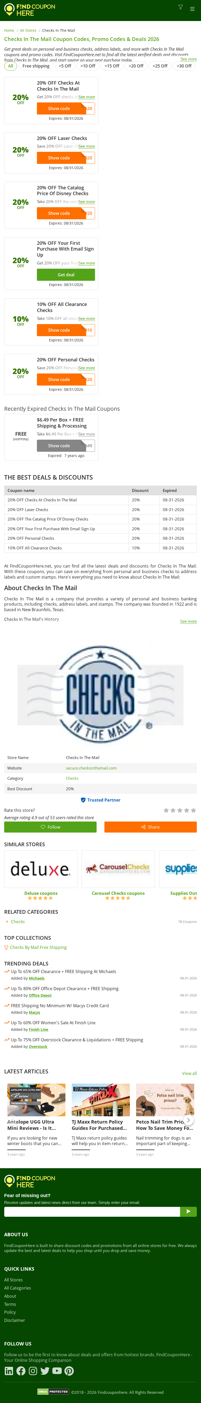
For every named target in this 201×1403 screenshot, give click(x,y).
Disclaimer (14, 1320)
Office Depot (40, 995)
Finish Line (38, 1029)
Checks (72, 778)
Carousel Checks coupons (118, 893)
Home (9, 30)
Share (154, 827)
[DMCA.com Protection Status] (53, 1392)
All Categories (17, 1288)
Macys (34, 1012)
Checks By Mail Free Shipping (38, 947)
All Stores (28, 30)
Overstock (38, 1046)
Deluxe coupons (41, 893)
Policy (10, 1312)
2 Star (173, 810)
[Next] (188, 1120)
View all (189, 1073)
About (10, 1296)
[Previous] (12, 1120)
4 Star (186, 810)
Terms (10, 1304)
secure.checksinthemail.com (91, 768)
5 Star (193, 810)
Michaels (36, 978)
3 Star (179, 810)
